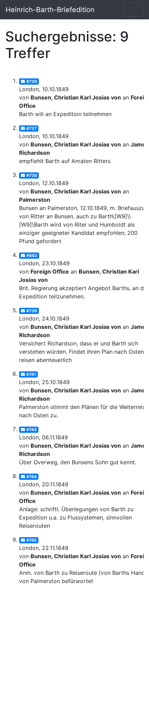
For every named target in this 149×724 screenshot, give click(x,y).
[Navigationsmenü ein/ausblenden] (133, 10)
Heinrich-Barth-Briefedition (50, 10)
